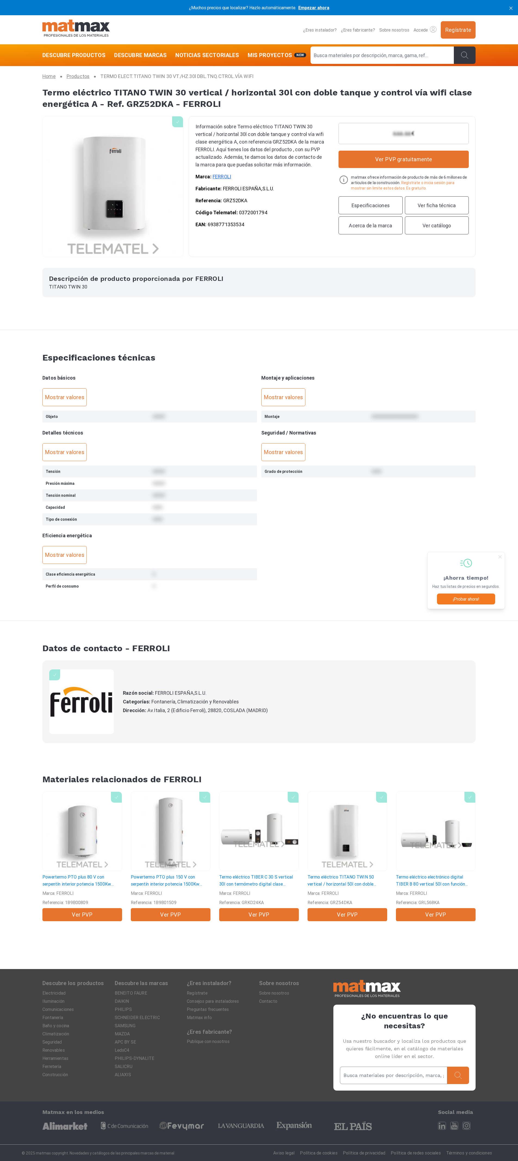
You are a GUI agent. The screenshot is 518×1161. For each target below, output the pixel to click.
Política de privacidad (364, 1153)
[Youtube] (454, 1126)
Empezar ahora (313, 7)
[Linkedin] (442, 1126)
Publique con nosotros (208, 1041)
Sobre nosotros (394, 30)
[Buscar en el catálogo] (465, 55)
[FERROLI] (81, 701)
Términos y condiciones (469, 1153)
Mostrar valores (64, 397)
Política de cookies (318, 1153)
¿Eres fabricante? (358, 30)
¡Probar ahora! (466, 599)
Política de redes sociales (416, 1153)
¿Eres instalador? (320, 30)
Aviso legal (283, 1153)
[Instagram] (466, 1126)
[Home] (76, 30)
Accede (421, 30)
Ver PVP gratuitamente (403, 159)
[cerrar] (511, 7)
